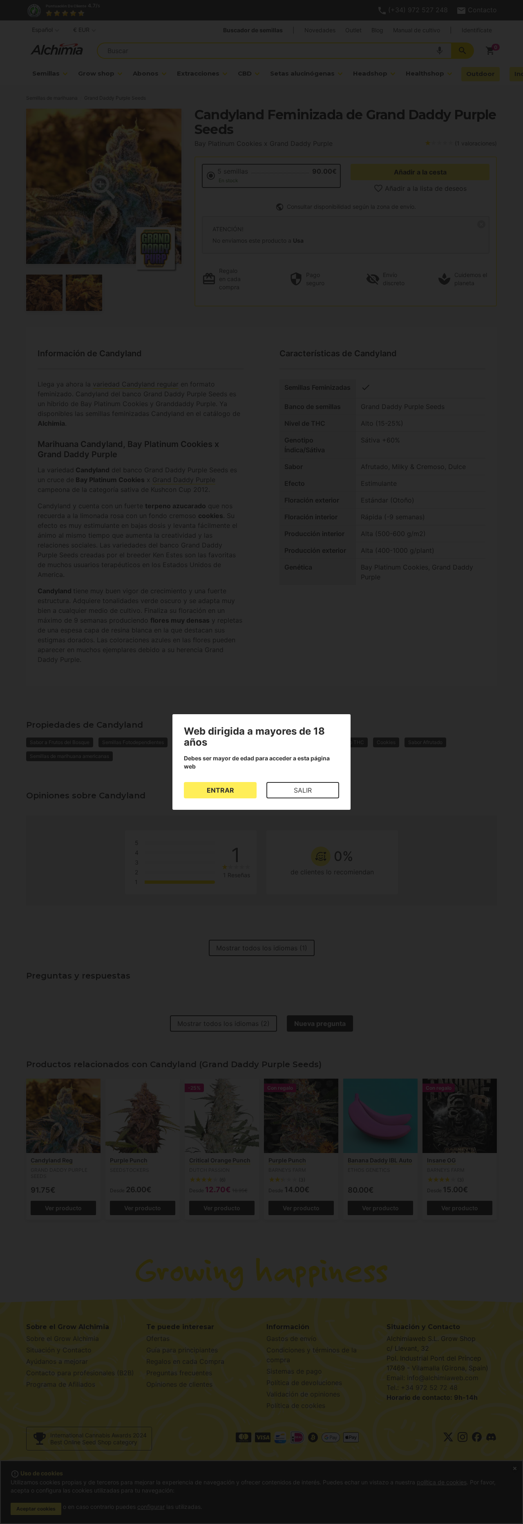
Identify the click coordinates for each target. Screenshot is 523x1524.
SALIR (303, 790)
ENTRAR (220, 790)
